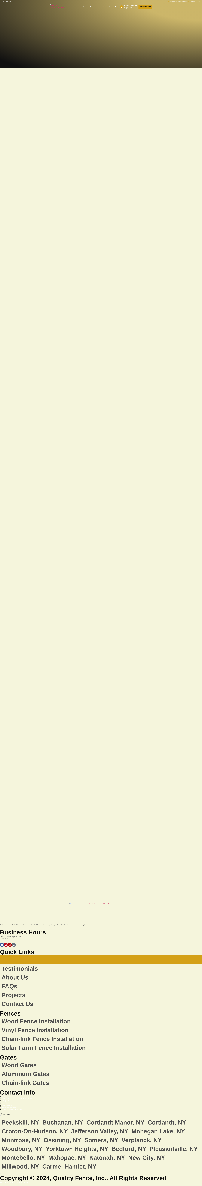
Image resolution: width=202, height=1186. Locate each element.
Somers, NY (101, 1140)
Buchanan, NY (62, 1122)
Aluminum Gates (26, 1074)
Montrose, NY (21, 1140)
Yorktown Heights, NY (77, 1148)
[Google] (14, 945)
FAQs (9, 986)
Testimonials (20, 968)
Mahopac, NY (67, 1157)
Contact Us (17, 1003)
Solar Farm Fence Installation (44, 1047)
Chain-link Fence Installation (42, 1039)
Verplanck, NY (142, 1140)
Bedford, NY (128, 1148)
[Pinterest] (6, 945)
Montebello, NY (23, 1157)
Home (10, 959)
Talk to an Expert (130, 6)
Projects (98, 7)
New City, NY (146, 1157)
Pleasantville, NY (174, 1148)
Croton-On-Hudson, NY (35, 1131)
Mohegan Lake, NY (158, 1131)
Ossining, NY (62, 1140)
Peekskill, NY (20, 1122)
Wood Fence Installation (36, 1021)
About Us (15, 977)
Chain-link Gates (25, 1082)
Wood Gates (19, 1065)
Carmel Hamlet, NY (69, 1166)
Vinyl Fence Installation (35, 1030)
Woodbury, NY (22, 1148)
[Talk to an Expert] (121, 7)
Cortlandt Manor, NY (115, 1122)
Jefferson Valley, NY (99, 1131)
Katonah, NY (107, 1157)
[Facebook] (2, 945)
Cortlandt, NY (167, 1122)
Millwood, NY (20, 1166)
